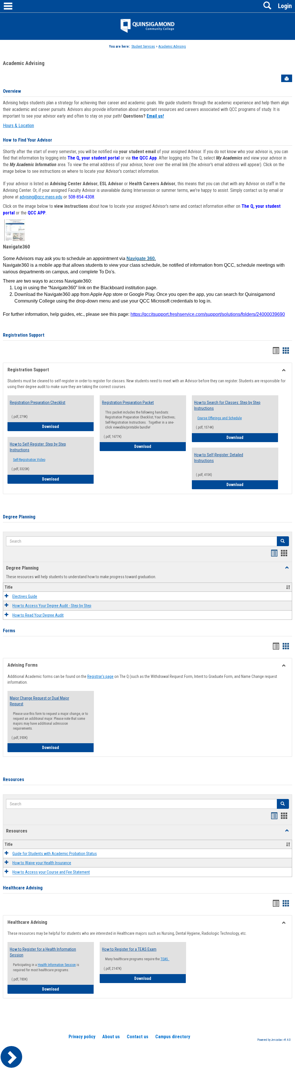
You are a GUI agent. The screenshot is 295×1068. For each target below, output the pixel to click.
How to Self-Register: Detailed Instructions (218, 458)
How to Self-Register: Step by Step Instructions (38, 447)
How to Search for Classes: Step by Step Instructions (227, 405)
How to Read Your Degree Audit (38, 615)
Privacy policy (82, 1036)
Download (68, 426)
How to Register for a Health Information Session (43, 952)
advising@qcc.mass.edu (41, 197)
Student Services (143, 46)
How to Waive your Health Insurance (41, 863)
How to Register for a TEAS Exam (129, 949)
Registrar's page (100, 676)
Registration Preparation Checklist (37, 402)
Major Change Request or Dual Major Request (39, 701)
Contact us (137, 1036)
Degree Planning (19, 517)
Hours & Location (18, 125)
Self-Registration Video (29, 460)
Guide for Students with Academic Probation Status (54, 853)
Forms (9, 630)
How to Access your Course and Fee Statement (51, 872)
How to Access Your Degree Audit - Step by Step (51, 606)
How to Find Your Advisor (27, 140)
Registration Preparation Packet (128, 402)
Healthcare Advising (23, 888)
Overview (12, 91)
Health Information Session (57, 965)
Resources (13, 779)
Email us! (155, 116)
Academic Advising (172, 46)
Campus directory (172, 1036)
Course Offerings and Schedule (219, 418)
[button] (283, 541)
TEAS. (164, 959)
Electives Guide (24, 596)
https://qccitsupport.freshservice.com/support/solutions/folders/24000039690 (208, 314)
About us (111, 1036)
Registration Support (23, 335)
